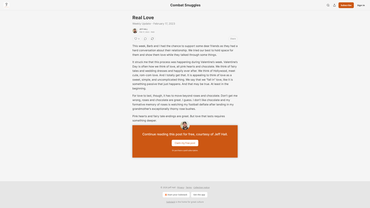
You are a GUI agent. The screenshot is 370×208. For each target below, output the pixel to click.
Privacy (180, 187)
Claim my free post (185, 142)
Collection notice (202, 187)
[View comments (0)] (145, 39)
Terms (189, 187)
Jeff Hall (143, 29)
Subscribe (346, 5)
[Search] (328, 5)
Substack (170, 201)
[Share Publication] (334, 5)
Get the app (199, 194)
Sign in (361, 5)
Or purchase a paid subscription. (185, 150)
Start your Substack (177, 194)
